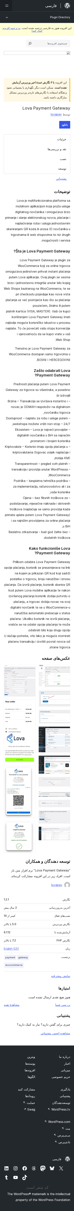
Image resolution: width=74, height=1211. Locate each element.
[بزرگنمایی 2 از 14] (65, 695)
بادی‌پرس (62, 1142)
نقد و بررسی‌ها (57, 149)
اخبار (67, 1063)
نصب (63, 159)
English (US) (11, 948)
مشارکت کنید (26, 1089)
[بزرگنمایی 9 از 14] (65, 815)
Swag (29, 1109)
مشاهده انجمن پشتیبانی (55, 1033)
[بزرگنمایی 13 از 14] (30, 771)
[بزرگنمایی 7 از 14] (65, 796)
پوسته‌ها (30, 1063)
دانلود (65, 124)
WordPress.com (57, 1122)
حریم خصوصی (61, 1077)
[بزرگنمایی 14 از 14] (30, 826)
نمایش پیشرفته (60, 976)
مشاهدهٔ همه (12, 1005)
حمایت (29, 1103)
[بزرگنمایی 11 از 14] (30, 670)
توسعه (62, 168)
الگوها (31, 1077)
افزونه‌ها (30, 1070)
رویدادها (30, 1096)
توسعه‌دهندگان (61, 1103)
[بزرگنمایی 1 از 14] (65, 670)
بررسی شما (62, 1005)
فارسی (56, 1159)
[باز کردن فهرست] (6, 5)
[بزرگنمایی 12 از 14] (30, 705)
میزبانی (65, 1070)
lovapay (56, 114)
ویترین (31, 1057)
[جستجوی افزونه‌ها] (30, 43)
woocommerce (14, 965)
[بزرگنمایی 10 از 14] (65, 832)
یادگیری (65, 1089)
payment (10, 957)
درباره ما (64, 1057)
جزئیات (61, 139)
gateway (23, 957)
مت (66, 1128)
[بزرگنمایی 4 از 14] (65, 731)
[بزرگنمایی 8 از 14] (65, 805)
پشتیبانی (61, 178)
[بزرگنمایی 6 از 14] (65, 782)
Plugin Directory (60, 17)
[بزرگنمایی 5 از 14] (65, 760)
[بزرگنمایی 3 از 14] (65, 715)
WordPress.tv (59, 1109)
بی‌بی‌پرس (62, 1135)
